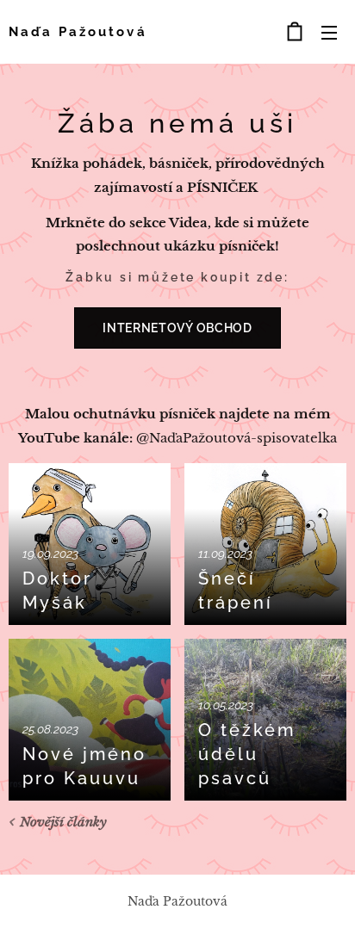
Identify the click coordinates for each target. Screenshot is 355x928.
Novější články (63, 822)
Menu (329, 32)
